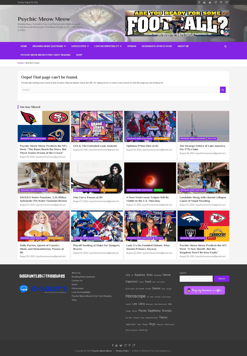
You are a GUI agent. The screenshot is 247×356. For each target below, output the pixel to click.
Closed (141, 282)
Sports (51, 139)
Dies (154, 282)
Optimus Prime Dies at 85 (142, 145)
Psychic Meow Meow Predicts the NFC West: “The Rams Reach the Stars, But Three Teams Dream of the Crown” (43, 149)
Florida (148, 289)
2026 (128, 275)
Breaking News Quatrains (48, 46)
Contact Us (77, 280)
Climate (212, 190)
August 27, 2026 (27, 205)
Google (169, 289)
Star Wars (129, 318)
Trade (139, 324)
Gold (163, 289)
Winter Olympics (132, 330)
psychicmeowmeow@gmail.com (51, 157)
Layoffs (128, 304)
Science (158, 190)
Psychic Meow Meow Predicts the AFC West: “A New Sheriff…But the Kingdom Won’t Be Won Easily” (203, 249)
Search (223, 90)
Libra (142, 303)
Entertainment (162, 139)
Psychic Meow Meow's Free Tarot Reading (91, 296)
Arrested (157, 275)
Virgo (152, 324)
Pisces (142, 310)
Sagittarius (154, 310)
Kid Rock (158, 297)
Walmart (160, 324)
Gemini (156, 288)
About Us (76, 273)
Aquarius (139, 274)
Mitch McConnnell (160, 304)
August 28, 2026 (80, 150)
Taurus (163, 317)
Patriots (134, 311)
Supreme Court (152, 318)
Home (24, 46)
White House (169, 324)
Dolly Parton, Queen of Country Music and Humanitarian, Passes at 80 (42, 249)
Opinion (131, 46)
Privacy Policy (122, 351)
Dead (148, 281)
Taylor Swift (131, 324)
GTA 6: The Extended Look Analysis (95, 145)
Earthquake (130, 289)
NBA (170, 304)
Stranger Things (139, 318)
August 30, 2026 (27, 157)
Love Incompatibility (106, 46)
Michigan (149, 304)
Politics (212, 139)
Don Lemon (161, 282)
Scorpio (167, 310)
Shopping (52, 190)
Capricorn (132, 281)
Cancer (167, 274)
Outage (128, 311)
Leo (135, 303)
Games (104, 139)
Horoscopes (78, 46)
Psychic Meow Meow (44, 19)
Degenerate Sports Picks (157, 46)
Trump (145, 324)
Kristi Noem (166, 297)
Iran (151, 297)
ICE (148, 297)
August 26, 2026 (27, 256)
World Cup (143, 330)
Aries (149, 274)
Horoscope (136, 296)
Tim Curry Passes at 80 (87, 197)
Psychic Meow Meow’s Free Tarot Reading (45, 55)
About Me (183, 46)
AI (132, 275)
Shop (79, 55)
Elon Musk (140, 289)
